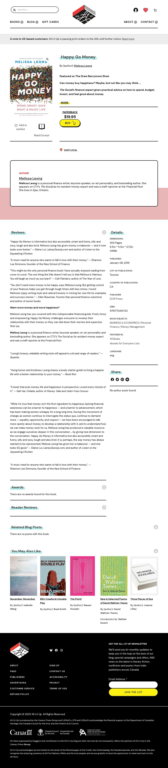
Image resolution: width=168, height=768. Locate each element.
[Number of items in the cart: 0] (155, 11)
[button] (47, 59)
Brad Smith (60, 609)
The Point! (76, 599)
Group (27, 744)
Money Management (133, 326)
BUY (68, 123)
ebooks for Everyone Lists (125, 343)
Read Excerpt (41, 135)
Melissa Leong (83, 65)
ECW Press (116, 298)
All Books (115, 338)
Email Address (118, 679)
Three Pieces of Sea (141, 599)
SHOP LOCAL (70, 150)
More (65, 102)
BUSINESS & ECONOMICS (124, 322)
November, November (22, 599)
